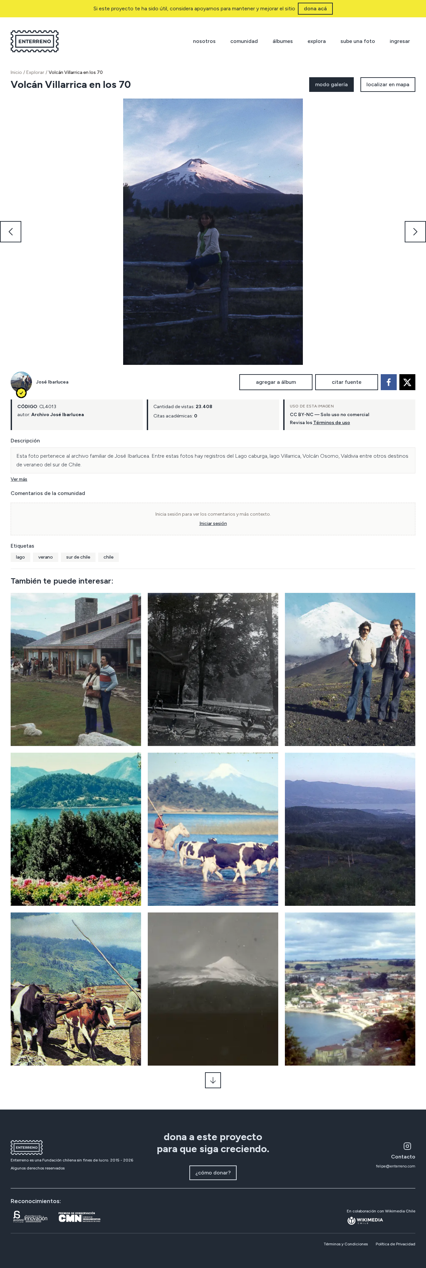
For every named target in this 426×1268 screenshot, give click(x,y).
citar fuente (346, 382)
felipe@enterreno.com (395, 1166)
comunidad (244, 41)
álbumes (283, 41)
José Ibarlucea (52, 382)
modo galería (331, 84)
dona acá (315, 8)
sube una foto (357, 41)
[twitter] (407, 382)
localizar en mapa (387, 84)
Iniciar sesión (213, 523)
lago (20, 557)
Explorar (35, 72)
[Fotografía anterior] (10, 231)
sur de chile (78, 557)
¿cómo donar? (213, 1172)
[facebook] (389, 382)
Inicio (16, 72)
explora (317, 41)
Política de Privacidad (395, 1244)
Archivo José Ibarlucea (57, 414)
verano (45, 557)
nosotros (204, 41)
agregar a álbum (276, 382)
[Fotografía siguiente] (415, 231)
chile (108, 557)
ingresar (400, 41)
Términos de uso (331, 422)
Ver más (19, 479)
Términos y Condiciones (345, 1244)
